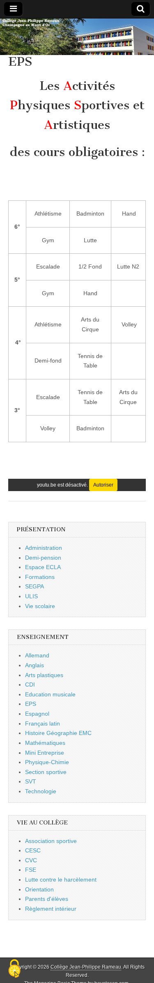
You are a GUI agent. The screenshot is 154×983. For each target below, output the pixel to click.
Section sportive (46, 772)
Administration (43, 547)
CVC (31, 860)
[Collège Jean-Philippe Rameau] (77, 36)
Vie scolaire (40, 606)
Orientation (39, 889)
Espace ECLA (43, 567)
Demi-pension (43, 557)
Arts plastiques (44, 675)
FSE (30, 869)
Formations (40, 577)
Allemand (37, 655)
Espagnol (37, 713)
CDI (30, 684)
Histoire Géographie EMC (58, 733)
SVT (30, 781)
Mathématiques (45, 743)
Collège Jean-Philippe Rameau (86, 967)
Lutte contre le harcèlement (61, 879)
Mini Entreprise (44, 752)
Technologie (40, 791)
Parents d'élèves (46, 899)
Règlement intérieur (50, 908)
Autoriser (103, 485)
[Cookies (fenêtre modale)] (14, 969)
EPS (30, 704)
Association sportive (51, 841)
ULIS (31, 596)
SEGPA (34, 586)
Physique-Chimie (47, 762)
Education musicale (50, 694)
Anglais (34, 665)
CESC (33, 850)
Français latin (42, 723)
